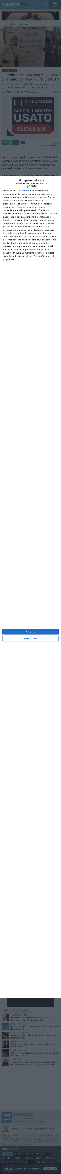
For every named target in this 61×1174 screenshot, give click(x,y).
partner (25, 191)
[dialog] (30, 587)
